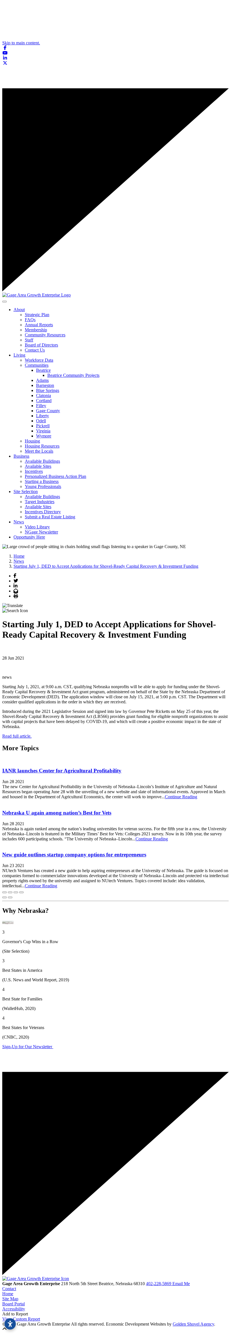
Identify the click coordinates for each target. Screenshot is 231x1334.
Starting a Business (42, 481)
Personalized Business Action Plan (55, 476)
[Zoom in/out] (21, 892)
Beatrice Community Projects (73, 375)
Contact (9, 1288)
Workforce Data (39, 360)
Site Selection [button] (26, 491)
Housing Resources (42, 446)
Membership (36, 329)
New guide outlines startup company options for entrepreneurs (74, 855)
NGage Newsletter (41, 532)
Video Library (37, 527)
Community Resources (45, 334)
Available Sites (38, 466)
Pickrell (43, 425)
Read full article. (17, 736)
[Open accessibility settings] (10, 1324)
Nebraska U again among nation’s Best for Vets (56, 813)
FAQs (30, 319)
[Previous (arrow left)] (4, 897)
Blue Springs (47, 390)
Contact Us (35, 350)
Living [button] (19, 355)
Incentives (34, 471)
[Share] (10, 892)
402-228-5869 (159, 1283)
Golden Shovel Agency (193, 1324)
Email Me (181, 1283)
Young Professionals (43, 486)
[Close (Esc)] (4, 892)
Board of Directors (41, 345)
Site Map (10, 1298)
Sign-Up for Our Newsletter (27, 1046)
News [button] (19, 521)
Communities (36, 365)
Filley (41, 405)
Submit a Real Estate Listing (50, 516)
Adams (42, 380)
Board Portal (13, 1303)
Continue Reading (181, 796)
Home (7, 1293)
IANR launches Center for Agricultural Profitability (61, 771)
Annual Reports (39, 324)
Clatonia (43, 395)
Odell (41, 420)
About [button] (19, 309)
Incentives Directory (43, 511)
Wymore (43, 436)
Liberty (42, 415)
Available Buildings (42, 461)
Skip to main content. (21, 42)
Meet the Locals (39, 451)
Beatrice (43, 370)
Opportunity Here (29, 537)
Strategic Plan (37, 314)
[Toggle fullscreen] (16, 892)
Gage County (48, 410)
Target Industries (39, 501)
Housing (32, 441)
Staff (29, 340)
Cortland (44, 400)
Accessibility (13, 1308)
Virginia (43, 430)
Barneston (45, 385)
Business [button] (21, 456)
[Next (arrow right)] (10, 897)
